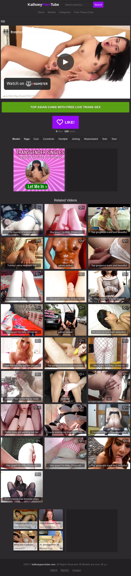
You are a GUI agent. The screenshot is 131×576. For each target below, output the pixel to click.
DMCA (53, 570)
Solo (104, 138)
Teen (114, 138)
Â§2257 (65, 570)
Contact (76, 570)
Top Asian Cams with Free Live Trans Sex (65, 107)
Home (41, 12)
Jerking (76, 138)
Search (98, 4)
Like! (70, 122)
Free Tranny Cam (83, 12)
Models (52, 12)
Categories (65, 12)
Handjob (63, 138)
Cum (36, 138)
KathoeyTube (43, 4)
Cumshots (48, 138)
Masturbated (91, 138)
